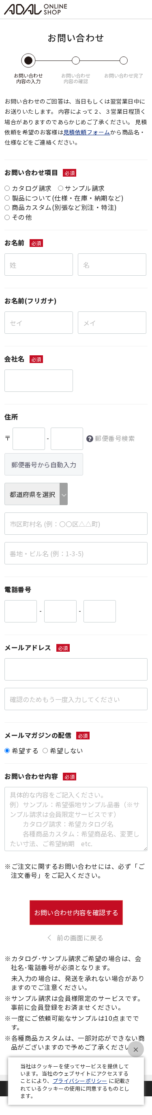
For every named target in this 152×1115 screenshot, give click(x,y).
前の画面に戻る (80, 937)
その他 (22, 217)
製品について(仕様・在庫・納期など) (68, 198)
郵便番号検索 (115, 438)
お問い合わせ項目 (31, 172)
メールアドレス (27, 647)
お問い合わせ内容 (31, 776)
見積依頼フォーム (86, 132)
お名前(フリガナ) (30, 300)
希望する (25, 750)
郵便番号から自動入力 (43, 464)
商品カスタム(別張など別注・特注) (64, 207)
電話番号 (17, 589)
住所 (11, 416)
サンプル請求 (85, 188)
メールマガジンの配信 (37, 735)
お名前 (14, 242)
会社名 (14, 358)
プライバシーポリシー (80, 1081)
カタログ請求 (32, 188)
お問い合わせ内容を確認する (76, 912)
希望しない (66, 750)
